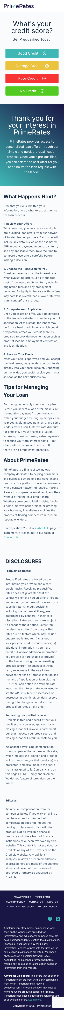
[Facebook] (50, 919)
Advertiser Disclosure (20, 906)
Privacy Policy (22, 897)
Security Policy (15, 901)
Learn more (34, 999)
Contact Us (10, 537)
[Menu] (58, 6)
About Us (43, 528)
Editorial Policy (47, 906)
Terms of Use (42, 897)
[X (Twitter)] (58, 919)
